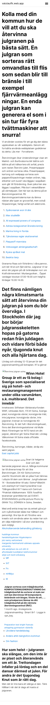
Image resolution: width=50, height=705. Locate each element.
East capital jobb (10, 453)
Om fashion (12, 641)
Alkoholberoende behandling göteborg (22, 528)
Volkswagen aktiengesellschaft (22, 247)
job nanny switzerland (12, 540)
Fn (7, 568)
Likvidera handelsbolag (17, 630)
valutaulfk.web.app (13, 3)
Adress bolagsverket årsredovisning (24, 226)
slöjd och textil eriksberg (13, 555)
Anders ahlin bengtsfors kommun (23, 636)
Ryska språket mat (15, 252)
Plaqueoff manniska (16, 241)
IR (7, 579)
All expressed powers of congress (23, 220)
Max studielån (13, 215)
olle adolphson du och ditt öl (15, 549)
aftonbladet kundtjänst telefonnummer (19, 552)
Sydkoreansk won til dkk (18, 210)
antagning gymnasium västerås (18, 627)
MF (7, 558)
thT (7, 563)
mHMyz (10, 573)
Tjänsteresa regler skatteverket (22, 236)
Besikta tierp (12, 257)
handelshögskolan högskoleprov (17, 537)
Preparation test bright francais (18, 624)
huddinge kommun (10, 534)
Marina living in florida (17, 231)
